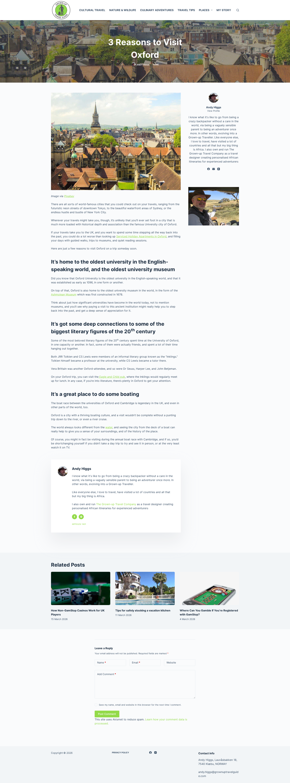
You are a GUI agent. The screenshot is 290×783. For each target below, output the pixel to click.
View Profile (213, 110)
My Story (223, 10)
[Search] (237, 10)
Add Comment (106, 674)
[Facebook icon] (74, 516)
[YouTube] (218, 169)
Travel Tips (186, 10)
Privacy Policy (120, 752)
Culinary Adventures (157, 10)
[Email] (213, 169)
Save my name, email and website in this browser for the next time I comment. (140, 704)
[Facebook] (208, 169)
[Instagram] (155, 752)
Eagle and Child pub (112, 376)
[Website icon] (81, 516)
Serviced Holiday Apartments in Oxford (141, 236)
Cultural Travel (92, 10)
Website (171, 662)
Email (136, 662)
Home (156, 64)
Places (204, 10)
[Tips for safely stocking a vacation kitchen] (145, 588)
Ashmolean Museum (63, 294)
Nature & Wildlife (122, 10)
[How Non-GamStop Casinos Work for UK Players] (80, 588)
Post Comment (107, 714)
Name (101, 662)
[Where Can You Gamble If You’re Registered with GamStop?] (209, 588)
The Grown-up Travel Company (116, 504)
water (108, 427)
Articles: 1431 (79, 524)
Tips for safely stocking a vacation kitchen (142, 610)
